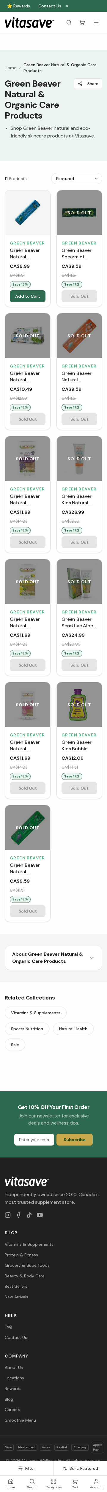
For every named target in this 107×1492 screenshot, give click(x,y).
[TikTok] (29, 1215)
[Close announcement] (67, 6)
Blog (9, 1399)
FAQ (8, 1327)
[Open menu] (96, 22)
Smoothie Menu (20, 1420)
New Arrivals (16, 1297)
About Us (14, 1367)
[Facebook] (18, 1215)
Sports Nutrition (27, 1028)
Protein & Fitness (21, 1255)
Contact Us (49, 6)
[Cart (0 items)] (82, 22)
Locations (14, 1378)
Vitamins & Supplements (35, 1012)
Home (10, 67)
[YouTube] (40, 1215)
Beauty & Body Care (25, 1276)
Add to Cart (27, 296)
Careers (12, 1409)
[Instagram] (8, 1215)
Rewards (13, 1388)
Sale (15, 1044)
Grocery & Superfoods (27, 1265)
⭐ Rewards (18, 6)
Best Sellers (16, 1286)
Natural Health (73, 1028)
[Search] (69, 22)
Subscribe (75, 1139)
